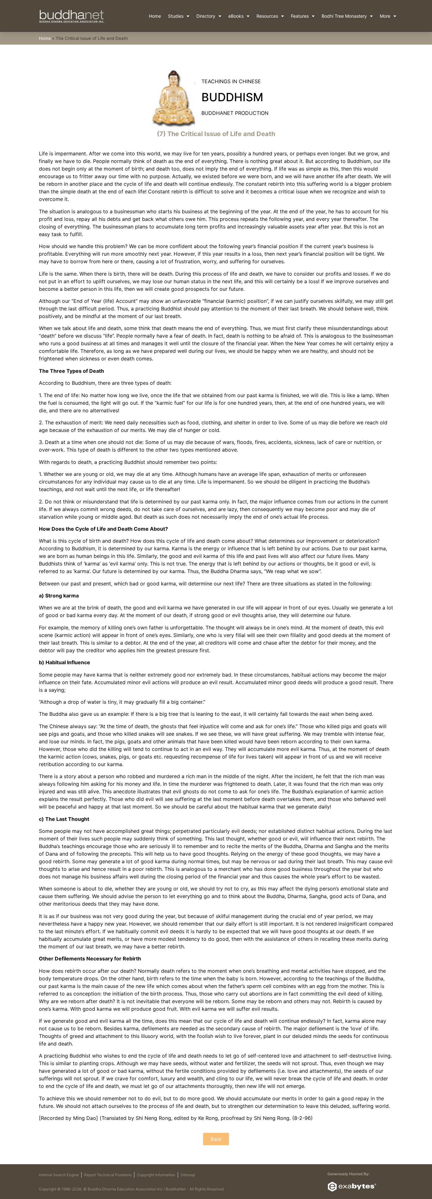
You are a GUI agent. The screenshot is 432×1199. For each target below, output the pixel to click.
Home (155, 16)
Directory (205, 16)
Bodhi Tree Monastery (344, 16)
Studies (175, 16)
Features (300, 16)
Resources (267, 16)
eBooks (236, 16)
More (385, 16)
